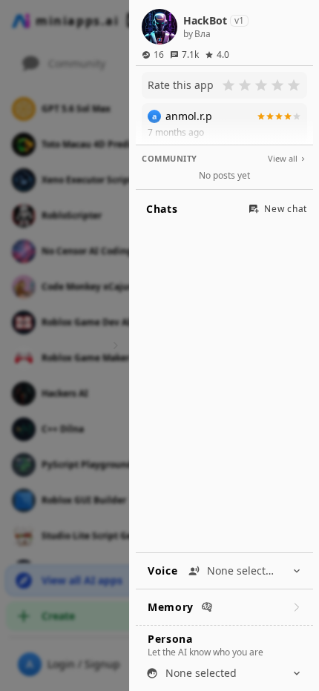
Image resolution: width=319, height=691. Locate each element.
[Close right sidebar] (113, 345)
